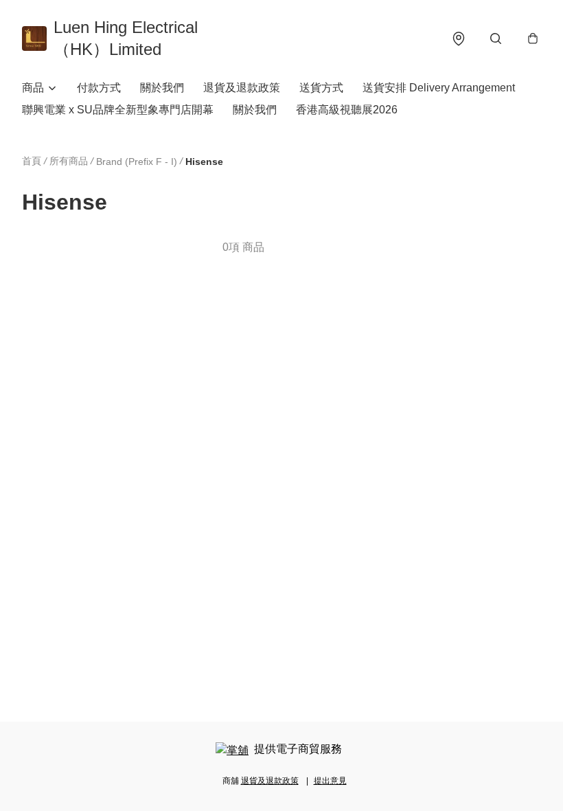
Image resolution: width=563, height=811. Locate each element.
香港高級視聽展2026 (347, 109)
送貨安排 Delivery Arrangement (439, 87)
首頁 (31, 160)
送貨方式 (321, 87)
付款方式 (99, 87)
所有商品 (68, 160)
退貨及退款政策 (241, 87)
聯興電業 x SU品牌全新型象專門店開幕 (118, 109)
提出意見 (330, 781)
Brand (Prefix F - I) (136, 161)
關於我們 (162, 87)
